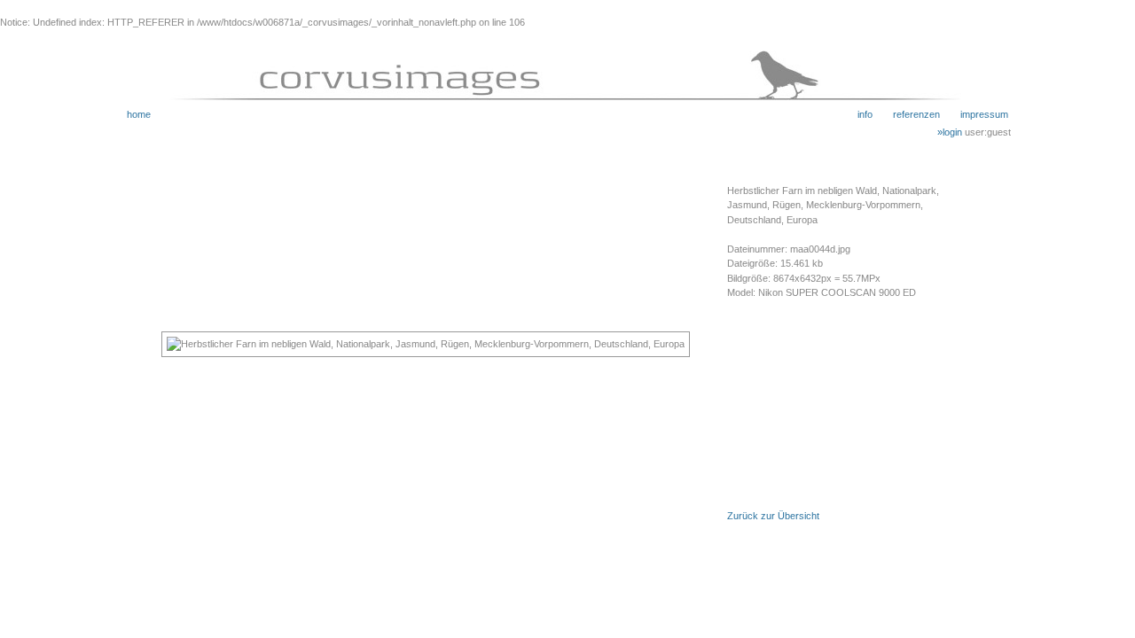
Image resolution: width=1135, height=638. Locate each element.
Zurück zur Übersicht (773, 515)
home (139, 114)
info (865, 114)
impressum (974, 114)
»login (951, 132)
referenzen (906, 114)
